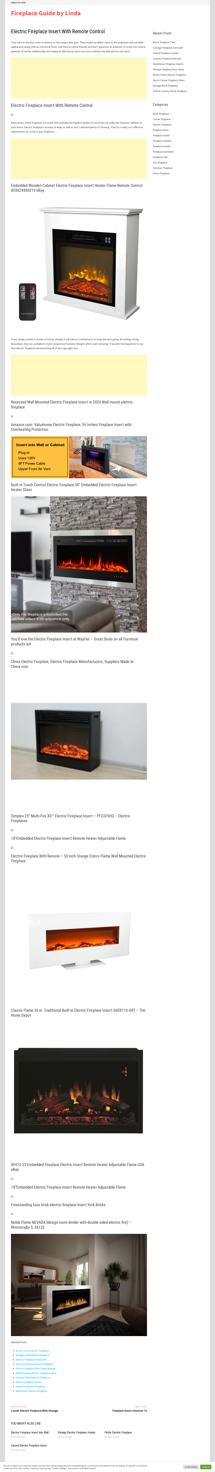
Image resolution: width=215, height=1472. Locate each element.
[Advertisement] (79, 78)
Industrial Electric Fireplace (30, 1386)
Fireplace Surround (163, 151)
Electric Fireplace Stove (28, 1382)
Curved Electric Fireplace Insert (29, 1445)
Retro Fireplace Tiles (164, 42)
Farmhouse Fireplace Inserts (168, 64)
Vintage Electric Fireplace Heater (77, 1432)
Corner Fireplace (162, 119)
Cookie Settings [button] (191, 1467)
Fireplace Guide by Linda (46, 13)
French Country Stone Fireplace (170, 91)
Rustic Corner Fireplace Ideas (169, 80)
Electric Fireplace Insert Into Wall (30, 1432)
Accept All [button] (206, 1467)
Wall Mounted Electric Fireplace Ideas (36, 1373)
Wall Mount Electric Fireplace (31, 1391)
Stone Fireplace (161, 173)
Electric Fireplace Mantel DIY (31, 1359)
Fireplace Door (161, 130)
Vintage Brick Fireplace (165, 85)
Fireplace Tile (160, 157)
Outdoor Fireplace (163, 168)
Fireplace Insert (161, 135)
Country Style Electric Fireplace (32, 1377)
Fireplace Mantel (162, 140)
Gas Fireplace (160, 162)
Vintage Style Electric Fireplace (32, 1355)
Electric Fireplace (162, 124)
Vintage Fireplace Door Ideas (168, 69)
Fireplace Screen (162, 146)
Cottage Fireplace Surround (168, 47)
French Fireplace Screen (165, 53)
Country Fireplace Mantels (167, 58)
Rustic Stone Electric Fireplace (32, 1350)
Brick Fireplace (161, 113)
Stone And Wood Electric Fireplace (34, 1364)
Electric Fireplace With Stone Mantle (35, 1368)
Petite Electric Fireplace (118, 1432)
